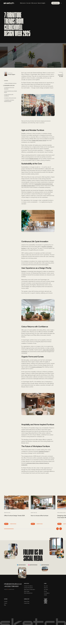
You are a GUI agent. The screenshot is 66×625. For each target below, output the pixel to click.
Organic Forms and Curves (10, 97)
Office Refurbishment (28, 593)
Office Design (26, 591)
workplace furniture (43, 451)
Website (9, 589)
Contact (5, 601)
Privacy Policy (26, 601)
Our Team (46, 589)
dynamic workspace (36, 367)
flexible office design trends (39, 140)
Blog (5, 605)
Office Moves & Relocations (29, 589)
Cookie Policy (26, 603)
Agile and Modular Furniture (10, 83)
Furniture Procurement (28, 587)
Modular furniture (33, 158)
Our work (46, 585)
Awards (45, 594)
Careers (5, 603)
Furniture (23, 271)
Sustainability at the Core (9, 85)
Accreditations (47, 593)
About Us (46, 587)
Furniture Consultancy (28, 585)
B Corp (45, 591)
